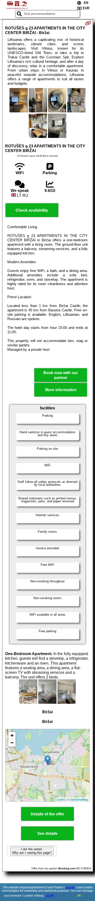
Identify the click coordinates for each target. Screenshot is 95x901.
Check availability (32, 210)
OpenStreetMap (79, 799)
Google (70, 887)
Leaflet (61, 799)
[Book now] (88, 23)
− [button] (12, 743)
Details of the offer (47, 814)
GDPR (50, 895)
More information (60, 390)
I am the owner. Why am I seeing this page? (32, 851)
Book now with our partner (60, 375)
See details (47, 833)
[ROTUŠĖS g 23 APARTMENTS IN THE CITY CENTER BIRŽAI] (18, 100)
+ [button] (12, 735)
